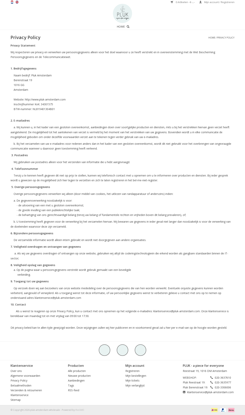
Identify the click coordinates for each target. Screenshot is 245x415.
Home (121, 26)
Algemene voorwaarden (25, 375)
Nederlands (12, 2)
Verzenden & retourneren (26, 390)
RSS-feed (73, 390)
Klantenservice (20, 395)
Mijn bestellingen (135, 375)
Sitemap (16, 400)
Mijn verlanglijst (135, 385)
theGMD (79, 410)
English (17, 2)
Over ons (16, 371)
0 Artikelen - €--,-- (185, 2)
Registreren (132, 371)
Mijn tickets (132, 380)
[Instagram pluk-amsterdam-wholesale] (140, 350)
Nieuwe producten (79, 375)
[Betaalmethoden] (214, 410)
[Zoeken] (128, 26)
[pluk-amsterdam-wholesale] (122, 13)
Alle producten (77, 371)
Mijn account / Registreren (219, 2)
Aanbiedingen (76, 380)
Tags (71, 385)
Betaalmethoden (21, 385)
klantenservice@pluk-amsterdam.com (210, 392)
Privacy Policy (225, 37)
